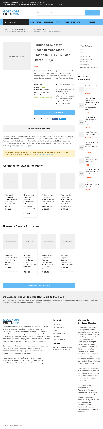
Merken (92, 22)
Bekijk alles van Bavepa (39, 285)
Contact (60, 4)
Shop (84, 22)
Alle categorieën (58, 327)
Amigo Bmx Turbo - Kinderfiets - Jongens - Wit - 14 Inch (92, 184)
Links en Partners (59, 339)
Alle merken (57, 324)
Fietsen (39, 22)
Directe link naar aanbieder (43, 97)
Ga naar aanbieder (54, 112)
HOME (32, 22)
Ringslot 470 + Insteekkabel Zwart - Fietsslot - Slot (92, 159)
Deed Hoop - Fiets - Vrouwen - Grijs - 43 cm (92, 88)
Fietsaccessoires (20, 29)
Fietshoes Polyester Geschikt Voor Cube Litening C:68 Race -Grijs (67, 260)
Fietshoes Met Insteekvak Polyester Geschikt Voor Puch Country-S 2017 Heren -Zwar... (48, 262)
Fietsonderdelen (85, 56)
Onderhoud (75, 22)
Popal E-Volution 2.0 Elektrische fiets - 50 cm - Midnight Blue (92, 172)
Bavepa (42, 87)
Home (5, 29)
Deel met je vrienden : (42, 119)
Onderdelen (49, 22)
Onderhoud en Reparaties (89, 67)
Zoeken (92, 13)
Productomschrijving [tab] (38, 128)
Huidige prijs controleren (45, 154)
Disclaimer (56, 336)
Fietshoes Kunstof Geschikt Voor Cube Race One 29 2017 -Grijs (11, 260)
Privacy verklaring (59, 333)
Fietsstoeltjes (62, 22)
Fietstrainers (84, 64)
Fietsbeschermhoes (39, 29)
